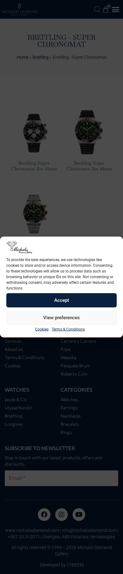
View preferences (61, 318)
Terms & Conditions (68, 329)
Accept (61, 300)
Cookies (42, 329)
